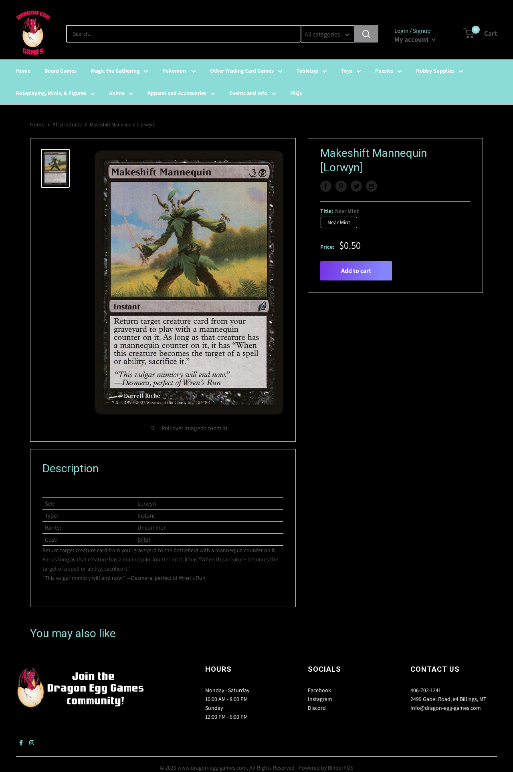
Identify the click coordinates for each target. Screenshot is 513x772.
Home (23, 70)
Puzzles (384, 70)
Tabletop (307, 70)
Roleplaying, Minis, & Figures (51, 93)
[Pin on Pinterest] (341, 186)
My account (412, 39)
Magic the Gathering (115, 70)
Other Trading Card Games (242, 70)
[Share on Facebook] (325, 186)
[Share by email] (371, 186)
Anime (117, 93)
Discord (317, 707)
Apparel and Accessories (176, 93)
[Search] (366, 34)
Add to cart (356, 270)
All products (67, 124)
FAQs (296, 93)
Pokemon (174, 70)
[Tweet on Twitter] (356, 186)
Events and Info (248, 93)
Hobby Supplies (435, 70)
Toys (346, 70)
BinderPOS (340, 767)
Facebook (319, 690)
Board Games (60, 70)
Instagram (320, 699)
